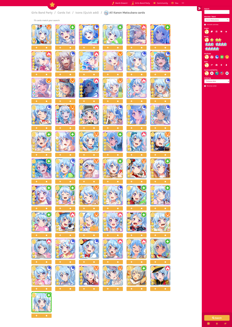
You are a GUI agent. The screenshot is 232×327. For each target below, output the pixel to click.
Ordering (207, 78)
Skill (206, 62)
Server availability (210, 70)
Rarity (206, 36)
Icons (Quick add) (87, 12)
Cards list (64, 12)
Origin (206, 28)
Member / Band (210, 17)
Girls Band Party (42, 12)
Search (206, 9)
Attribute (207, 54)
